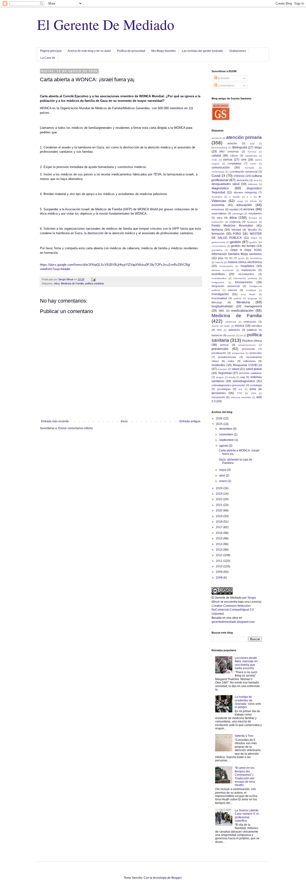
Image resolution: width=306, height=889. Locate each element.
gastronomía (218, 242)
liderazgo (217, 302)
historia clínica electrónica (245, 262)
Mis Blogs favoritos (163, 51)
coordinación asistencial (243, 171)
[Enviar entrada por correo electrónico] (93, 279)
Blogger (176, 877)
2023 (219, 493)
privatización (219, 353)
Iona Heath (248, 294)
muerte (215, 326)
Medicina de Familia (72, 283)
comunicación (221, 167)
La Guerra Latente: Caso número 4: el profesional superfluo (247, 815)
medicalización (242, 310)
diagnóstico (220, 188)
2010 (219, 566)
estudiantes (255, 213)
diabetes (252, 184)
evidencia (235, 221)
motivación (250, 321)
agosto (224, 445)
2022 (219, 499)
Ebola (253, 201)
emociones (218, 209)
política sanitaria (94, 283)
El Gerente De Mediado (105, 24)
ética (233, 217)
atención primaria (244, 137)
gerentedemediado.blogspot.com (233, 621)
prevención (220, 349)
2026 (219, 418)
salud (235, 369)
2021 (219, 505)
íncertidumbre (219, 278)
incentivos (218, 274)
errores (248, 209)
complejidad (234, 163)
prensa (224, 344)
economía (218, 205)
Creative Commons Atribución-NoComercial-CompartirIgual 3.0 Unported (233, 610)
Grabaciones (237, 51)
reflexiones (249, 361)
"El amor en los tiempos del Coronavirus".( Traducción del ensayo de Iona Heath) (245, 776)
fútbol (254, 238)
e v (249, 196)
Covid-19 (218, 176)
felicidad (236, 229)
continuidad (218, 171)
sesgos (220, 377)
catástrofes (251, 155)
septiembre (227, 440)
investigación (220, 294)
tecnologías (224, 389)
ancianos (217, 138)
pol (241, 335)
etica (57, 283)
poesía (231, 335)
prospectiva (238, 353)
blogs (258, 147)
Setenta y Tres (244, 735)
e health (234, 196)
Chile (214, 159)
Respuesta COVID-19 (247, 365)
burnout (252, 151)
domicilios (217, 196)
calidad (216, 155)
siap (242, 377)
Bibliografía (239, 147)
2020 (219, 510)
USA (253, 393)
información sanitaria (245, 278)
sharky (232, 377)
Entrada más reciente (55, 421)
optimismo (234, 329)
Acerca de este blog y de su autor (89, 51)
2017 (219, 527)
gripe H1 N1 (225, 258)
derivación (243, 180)
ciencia (227, 159)
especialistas (219, 213)
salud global (254, 369)
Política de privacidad (131, 51)
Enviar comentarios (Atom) (75, 428)
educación (244, 205)
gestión (235, 242)
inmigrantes (218, 282)
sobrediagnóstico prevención (228, 385)
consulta (249, 167)
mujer (227, 326)
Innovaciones (243, 282)
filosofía (252, 229)
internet (232, 290)
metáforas (230, 321)
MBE (221, 310)
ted (240, 389)
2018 (219, 521)
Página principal (50, 51)
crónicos (239, 176)
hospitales (247, 266)
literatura (243, 302)
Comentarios (226, 85)
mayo (223, 470)
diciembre (226, 428)
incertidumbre (246, 274)
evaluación (218, 222)
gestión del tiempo (243, 246)
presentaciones (247, 345)
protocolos (256, 353)
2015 (219, 538)
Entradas (223, 78)
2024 (219, 488)
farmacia (217, 229)
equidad (233, 209)
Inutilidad (251, 290)
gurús (241, 258)
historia (219, 262)
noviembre (226, 434)
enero (223, 481)
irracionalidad (219, 298)
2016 (219, 533)
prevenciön (248, 348)
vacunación (218, 397)
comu (253, 163)
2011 (219, 561)
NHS (219, 330)
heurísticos (256, 258)
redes (231, 361)
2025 (219, 424)
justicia (237, 298)
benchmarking (219, 147)
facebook (252, 222)
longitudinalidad (222, 306)
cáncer (234, 155)
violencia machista (241, 397)
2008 (219, 577)
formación (218, 233)
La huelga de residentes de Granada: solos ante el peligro (248, 702)
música (239, 325)
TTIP (239, 393)
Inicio (124, 421)
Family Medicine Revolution (232, 225)
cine (243, 159)
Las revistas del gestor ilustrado (202, 51)
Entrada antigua (190, 421)
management (253, 306)
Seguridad (225, 373)
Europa (253, 218)
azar (252, 143)
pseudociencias (227, 357)
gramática (217, 250)
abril (222, 475)
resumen (222, 369)
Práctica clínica (252, 340)
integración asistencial (226, 286)
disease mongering (245, 192)
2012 (219, 555)
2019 (219, 516)
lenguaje (252, 298)
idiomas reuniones (223, 270)
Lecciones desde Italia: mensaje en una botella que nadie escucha (246, 663)
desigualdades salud (226, 184)
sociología (256, 385)
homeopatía (226, 266)
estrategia (237, 213)
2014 (219, 544)
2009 (219, 572)
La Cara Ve (47, 58)
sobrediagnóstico (244, 381)
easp (240, 201)
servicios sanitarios (250, 373)
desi (256, 180)
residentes (218, 365)
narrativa (256, 325)
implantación (248, 270)
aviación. (232, 143)
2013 (219, 549)
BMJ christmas (229, 151)
